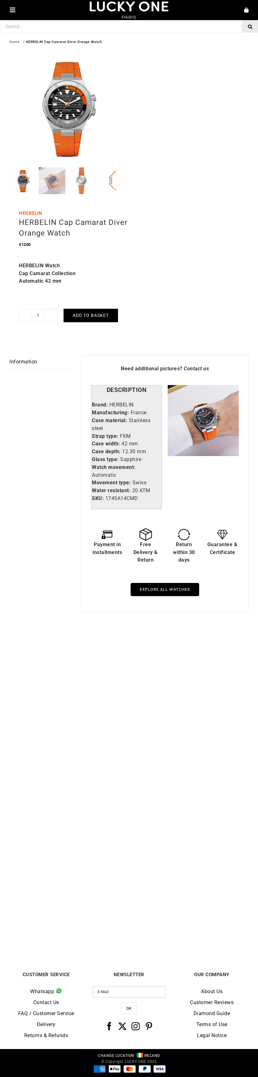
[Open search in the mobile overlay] (129, 26)
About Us (211, 991)
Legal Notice (212, 1035)
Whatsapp (43, 991)
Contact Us (46, 1002)
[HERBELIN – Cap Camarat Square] (188, 806)
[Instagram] (136, 1026)
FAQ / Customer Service (46, 1013)
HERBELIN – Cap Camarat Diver (189, 774)
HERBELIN (30, 213)
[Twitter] (122, 1026)
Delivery (46, 1024)
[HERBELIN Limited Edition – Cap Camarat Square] (69, 650)
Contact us (196, 369)
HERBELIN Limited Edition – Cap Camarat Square (69, 777)
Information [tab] (23, 362)
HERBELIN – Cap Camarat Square (188, 930)
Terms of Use (211, 1024)
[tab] (126, 390)
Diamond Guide (212, 1013)
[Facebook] (109, 1026)
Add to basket (91, 315)
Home (14, 42)
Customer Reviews (211, 1002)
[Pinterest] (149, 1026)
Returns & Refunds (46, 1035)
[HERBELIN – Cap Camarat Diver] (188, 650)
